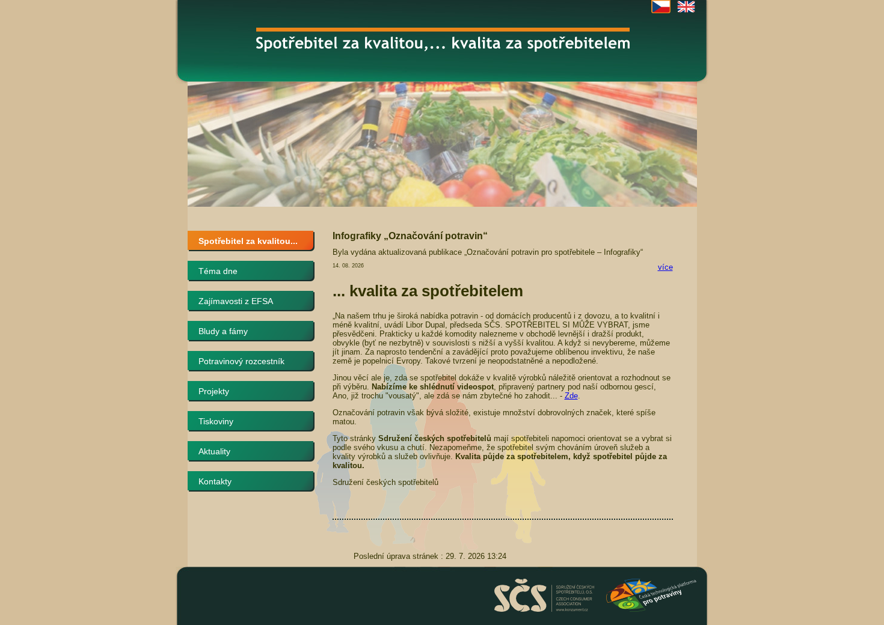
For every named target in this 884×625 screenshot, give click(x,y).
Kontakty (215, 481)
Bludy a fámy (223, 331)
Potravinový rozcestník (241, 361)
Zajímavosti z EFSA (235, 301)
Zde (571, 395)
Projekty (213, 391)
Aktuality (214, 451)
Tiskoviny (215, 421)
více (665, 267)
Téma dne (218, 271)
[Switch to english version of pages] (686, 6)
